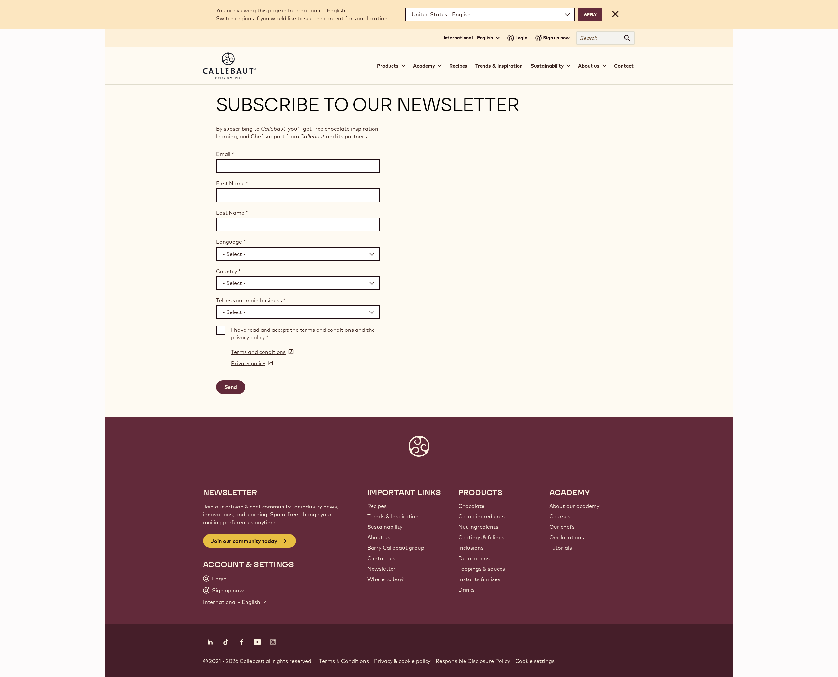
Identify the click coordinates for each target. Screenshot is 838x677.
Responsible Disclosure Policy (473, 661)
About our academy (574, 506)
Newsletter (381, 568)
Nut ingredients (478, 527)
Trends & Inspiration (499, 66)
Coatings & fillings (481, 537)
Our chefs (561, 527)
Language (231, 242)
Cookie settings (535, 661)
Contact (624, 66)
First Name (232, 183)
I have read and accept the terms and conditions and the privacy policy (303, 333)
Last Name (232, 212)
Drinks (466, 589)
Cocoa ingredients (481, 516)
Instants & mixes (479, 579)
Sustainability (384, 527)
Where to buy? (385, 579)
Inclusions (470, 547)
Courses (559, 516)
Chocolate (471, 506)
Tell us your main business (250, 300)
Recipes (458, 66)
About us (378, 537)
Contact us (381, 558)
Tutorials (560, 547)
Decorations (474, 558)
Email (225, 154)
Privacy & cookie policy (402, 661)
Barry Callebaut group (395, 547)
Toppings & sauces (481, 568)
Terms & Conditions (344, 661)
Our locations (566, 537)
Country (228, 271)
